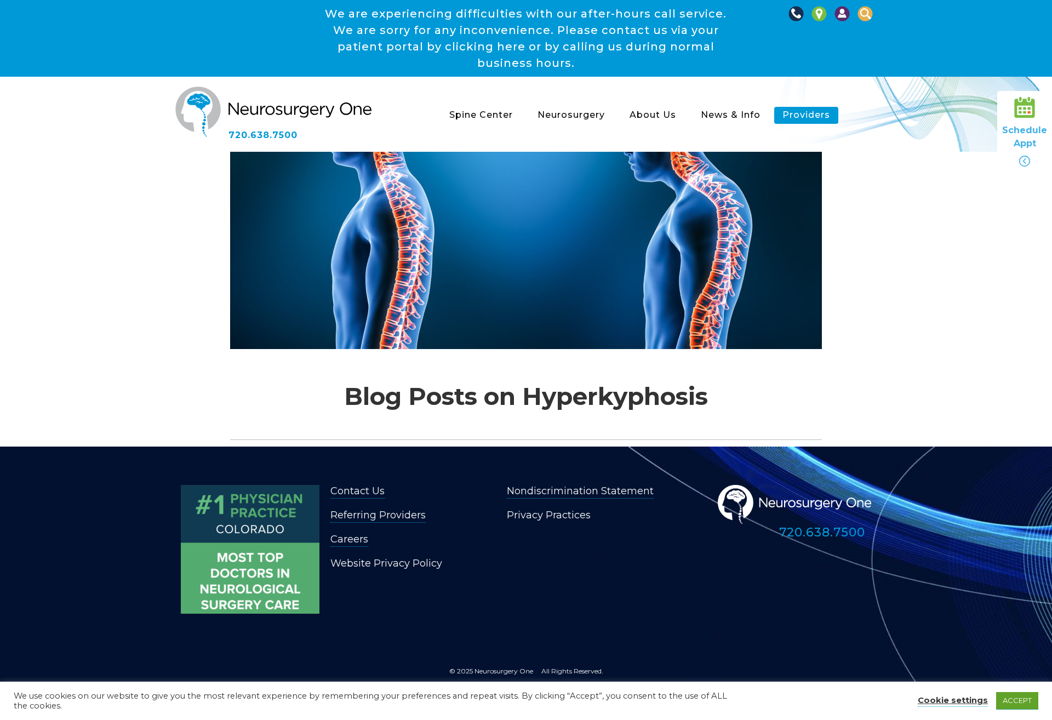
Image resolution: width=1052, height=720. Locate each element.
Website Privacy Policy (386, 563)
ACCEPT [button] (1017, 700)
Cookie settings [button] (953, 700)
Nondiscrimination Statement (580, 491)
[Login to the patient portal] (842, 19)
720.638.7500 (263, 135)
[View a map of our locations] (819, 19)
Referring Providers (378, 515)
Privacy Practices (549, 515)
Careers (349, 539)
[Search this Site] (865, 19)
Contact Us (357, 491)
